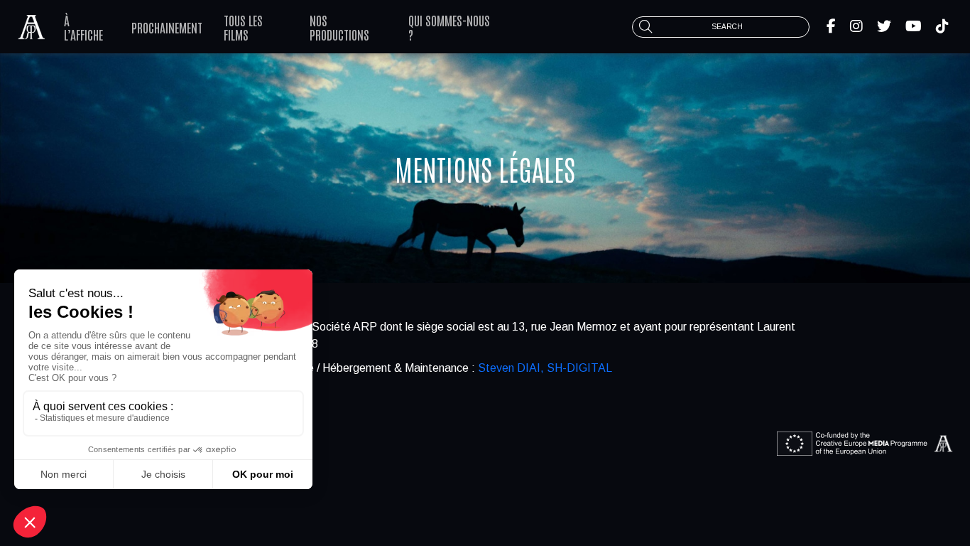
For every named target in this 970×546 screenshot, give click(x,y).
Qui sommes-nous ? (449, 27)
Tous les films (243, 27)
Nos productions (339, 27)
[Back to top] (948, 489)
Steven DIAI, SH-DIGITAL (545, 368)
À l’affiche (83, 27)
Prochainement (166, 27)
